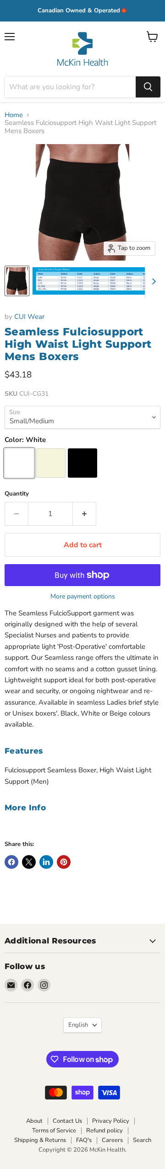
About (34, 1121)
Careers (112, 1140)
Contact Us (67, 1121)
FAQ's (84, 1140)
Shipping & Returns (40, 1140)
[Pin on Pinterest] (64, 862)
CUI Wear (29, 316)
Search (142, 1140)
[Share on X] (29, 862)
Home (14, 115)
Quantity (17, 493)
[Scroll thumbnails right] (152, 281)
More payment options (82, 596)
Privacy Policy (110, 1121)
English (78, 1025)
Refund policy (104, 1130)
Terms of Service (54, 1130)
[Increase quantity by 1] (84, 514)
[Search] (148, 86)
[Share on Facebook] (11, 862)
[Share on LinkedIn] (46, 862)
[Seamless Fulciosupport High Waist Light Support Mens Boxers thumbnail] (17, 281)
